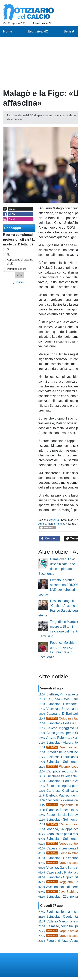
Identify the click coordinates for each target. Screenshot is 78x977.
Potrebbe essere (16, 268)
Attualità (54, 519)
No (8, 254)
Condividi (51, 538)
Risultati (19, 282)
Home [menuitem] (7, 31)
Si (8, 249)
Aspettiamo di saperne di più (20, 261)
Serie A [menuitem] (69, 31)
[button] (19, 275)
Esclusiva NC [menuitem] (38, 31)
